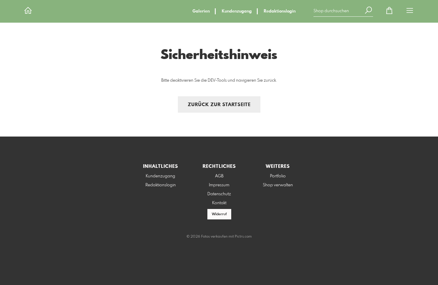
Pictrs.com (243, 236)
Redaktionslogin (280, 11)
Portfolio (278, 176)
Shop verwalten (278, 185)
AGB (219, 176)
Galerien (201, 11)
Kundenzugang (237, 11)
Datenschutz (219, 194)
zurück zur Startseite (219, 104)
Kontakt (219, 203)
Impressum (219, 185)
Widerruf (219, 214)
